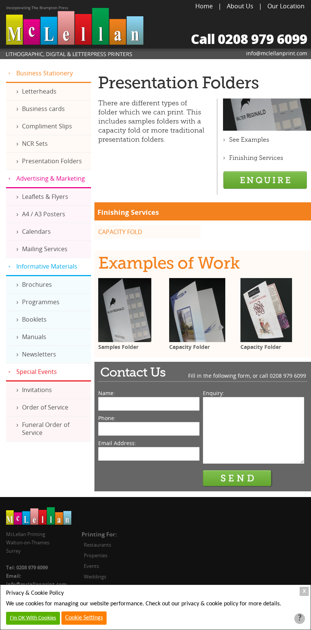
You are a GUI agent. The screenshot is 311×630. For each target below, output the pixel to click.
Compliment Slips (47, 126)
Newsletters (39, 354)
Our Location (286, 6)
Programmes (41, 302)
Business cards (43, 109)
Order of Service (45, 407)
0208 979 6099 (288, 375)
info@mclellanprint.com (276, 53)
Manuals (34, 337)
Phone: (107, 418)
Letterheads (39, 91)
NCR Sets (35, 143)
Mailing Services (45, 249)
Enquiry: (213, 393)
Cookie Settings (84, 618)
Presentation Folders (52, 161)
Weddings (95, 576)
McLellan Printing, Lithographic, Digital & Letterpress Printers (74, 32)
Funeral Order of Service (45, 429)
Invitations (37, 390)
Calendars (36, 231)
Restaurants (97, 544)
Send (238, 478)
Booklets (34, 319)
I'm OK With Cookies (33, 618)
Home (204, 6)
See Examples (249, 139)
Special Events (36, 371)
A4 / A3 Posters (43, 214)
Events (91, 566)
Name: (106, 393)
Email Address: (117, 443)
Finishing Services (256, 158)
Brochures (37, 284)
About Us (240, 6)
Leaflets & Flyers (45, 196)
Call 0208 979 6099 (249, 39)
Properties (95, 555)
